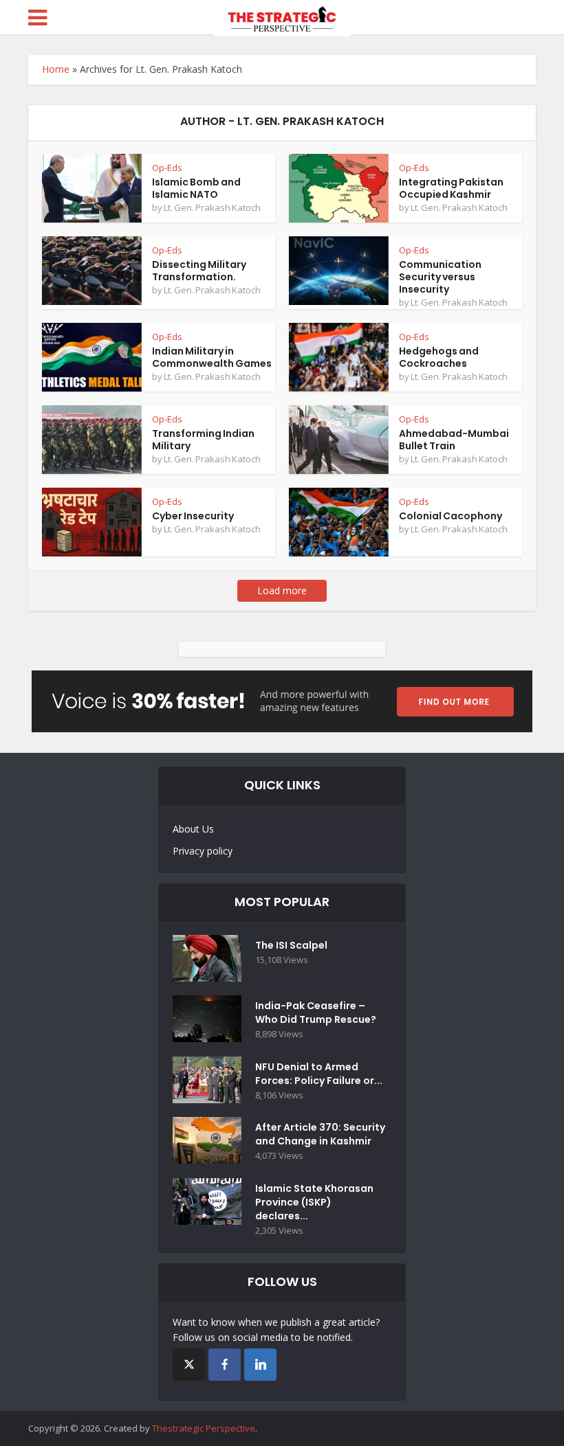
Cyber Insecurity (193, 516)
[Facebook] (224, 1364)
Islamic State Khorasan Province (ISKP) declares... (314, 1202)
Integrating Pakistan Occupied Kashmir (451, 188)
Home (55, 69)
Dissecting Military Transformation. (199, 271)
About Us (193, 828)
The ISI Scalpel (291, 945)
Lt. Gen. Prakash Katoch (212, 207)
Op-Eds (167, 167)
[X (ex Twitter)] (189, 1364)
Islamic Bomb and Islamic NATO (196, 188)
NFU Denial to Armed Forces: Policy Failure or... (318, 1073)
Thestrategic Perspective (203, 1428)
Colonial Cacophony (450, 516)
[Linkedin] (260, 1364)
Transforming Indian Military (203, 440)
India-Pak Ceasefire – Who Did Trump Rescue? (315, 1012)
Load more (282, 590)
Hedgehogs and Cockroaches (439, 357)
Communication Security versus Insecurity (440, 277)
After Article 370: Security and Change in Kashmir (320, 1134)
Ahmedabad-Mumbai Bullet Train (454, 440)
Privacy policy (202, 850)
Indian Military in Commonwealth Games (212, 357)
